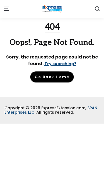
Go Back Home (52, 76)
